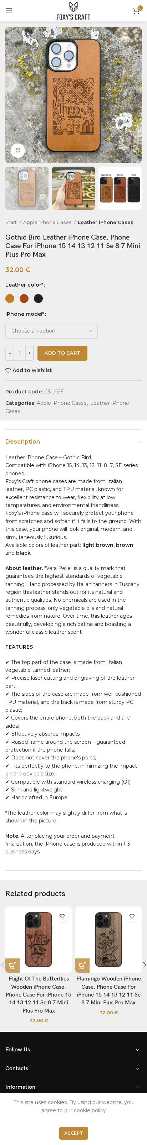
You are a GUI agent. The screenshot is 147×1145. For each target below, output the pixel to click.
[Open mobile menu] (9, 11)
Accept (73, 1133)
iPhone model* (24, 314)
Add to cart (62, 353)
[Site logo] (73, 10)
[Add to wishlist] (62, 916)
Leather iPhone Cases (105, 222)
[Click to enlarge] (18, 150)
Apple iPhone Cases (47, 222)
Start (11, 222)
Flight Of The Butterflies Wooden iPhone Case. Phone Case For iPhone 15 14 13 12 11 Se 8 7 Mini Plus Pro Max (38, 995)
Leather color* (24, 285)
